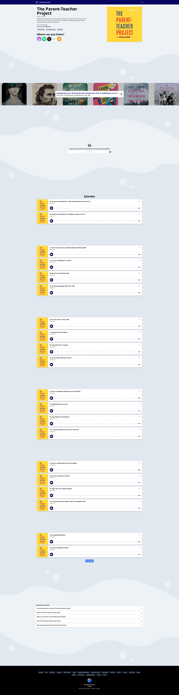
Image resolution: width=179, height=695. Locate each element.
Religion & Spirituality (83, 672)
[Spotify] (44, 39)
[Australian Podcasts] (89, 680)
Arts (46, 672)
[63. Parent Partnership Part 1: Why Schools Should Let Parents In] (42, 205)
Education (52, 672)
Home (80, 688)
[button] (142, 2)
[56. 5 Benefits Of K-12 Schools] (42, 349)
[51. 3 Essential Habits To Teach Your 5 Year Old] (42, 433)
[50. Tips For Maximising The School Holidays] (42, 467)
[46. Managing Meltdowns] (42, 538)
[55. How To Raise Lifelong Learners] (42, 361)
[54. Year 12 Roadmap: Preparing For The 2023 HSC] (42, 395)
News (138, 672)
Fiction (119, 672)
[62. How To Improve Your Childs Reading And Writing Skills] (42, 251)
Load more (90, 561)
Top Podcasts (86, 688)
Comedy (41, 672)
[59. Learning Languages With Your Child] (42, 290)
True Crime (132, 672)
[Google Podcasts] (54, 39)
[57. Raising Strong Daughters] (42, 336)
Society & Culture (95, 672)
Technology (105, 672)
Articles (93, 688)
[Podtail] (49, 39)
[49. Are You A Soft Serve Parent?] (42, 479)
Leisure (74, 675)
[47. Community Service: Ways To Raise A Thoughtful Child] (42, 505)
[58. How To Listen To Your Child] (42, 323)
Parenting (60, 29)
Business (59, 672)
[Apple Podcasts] (39, 39)
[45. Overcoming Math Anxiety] (42, 551)
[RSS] (59, 39)
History (125, 672)
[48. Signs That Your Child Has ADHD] (42, 492)
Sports (104, 675)
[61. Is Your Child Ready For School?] (42, 264)
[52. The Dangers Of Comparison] (42, 420)
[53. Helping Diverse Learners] (42, 408)
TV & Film (112, 672)
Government (81, 675)
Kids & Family (41, 29)
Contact (98, 688)
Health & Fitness (91, 675)
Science (99, 675)
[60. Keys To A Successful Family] (42, 277)
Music (74, 672)
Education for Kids (51, 29)
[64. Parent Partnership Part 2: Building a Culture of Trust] (42, 218)
